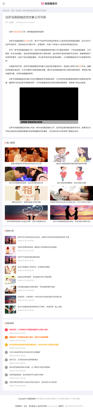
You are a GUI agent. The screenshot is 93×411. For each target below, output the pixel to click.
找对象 (18, 11)
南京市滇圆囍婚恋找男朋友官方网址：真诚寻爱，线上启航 (40, 307)
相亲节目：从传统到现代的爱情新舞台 (23, 360)
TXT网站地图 (75, 399)
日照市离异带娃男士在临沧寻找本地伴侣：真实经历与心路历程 (33, 382)
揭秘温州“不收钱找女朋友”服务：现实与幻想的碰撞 (28, 337)
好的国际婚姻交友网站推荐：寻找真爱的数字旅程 (36, 287)
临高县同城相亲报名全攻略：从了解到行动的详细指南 (29, 367)
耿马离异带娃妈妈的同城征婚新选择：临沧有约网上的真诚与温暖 (33, 345)
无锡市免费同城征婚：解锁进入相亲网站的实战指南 (37, 247)
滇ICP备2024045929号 (74, 406)
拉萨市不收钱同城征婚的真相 (29, 257)
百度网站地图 (49, 399)
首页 (12, 11)
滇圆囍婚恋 (17, 32)
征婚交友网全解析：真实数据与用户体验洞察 (35, 277)
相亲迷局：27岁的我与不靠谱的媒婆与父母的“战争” (29, 330)
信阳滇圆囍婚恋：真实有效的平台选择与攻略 (26, 375)
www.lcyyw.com (52, 406)
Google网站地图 (62, 399)
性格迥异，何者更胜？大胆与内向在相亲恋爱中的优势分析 (40, 297)
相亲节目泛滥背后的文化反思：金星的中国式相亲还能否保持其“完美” (44, 237)
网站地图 (39, 399)
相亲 (80, 66)
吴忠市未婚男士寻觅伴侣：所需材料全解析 (34, 267)
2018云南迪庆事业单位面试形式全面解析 (24, 352)
